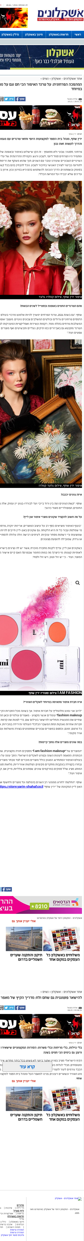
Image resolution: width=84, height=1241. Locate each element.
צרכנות (8, 1207)
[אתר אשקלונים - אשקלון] (68, 1198)
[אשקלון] (60, 20)
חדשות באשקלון (59, 34)
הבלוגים (20, 1224)
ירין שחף (72, 134)
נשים (46, 79)
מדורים (20, 1205)
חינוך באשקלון (34, 34)
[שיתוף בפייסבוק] (20, 100)
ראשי (78, 34)
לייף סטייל (18, 1210)
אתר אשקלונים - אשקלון (66, 79)
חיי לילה (20, 1207)
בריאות (20, 1213)
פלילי (21, 1219)
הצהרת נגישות (17, 1229)
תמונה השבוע (13, 1227)
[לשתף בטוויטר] (9, 100)
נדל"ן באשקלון (10, 34)
